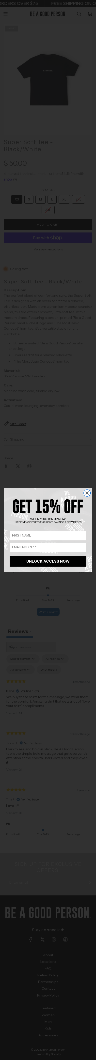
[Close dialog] (87, 493)
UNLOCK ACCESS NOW (48, 561)
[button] (48, 511)
